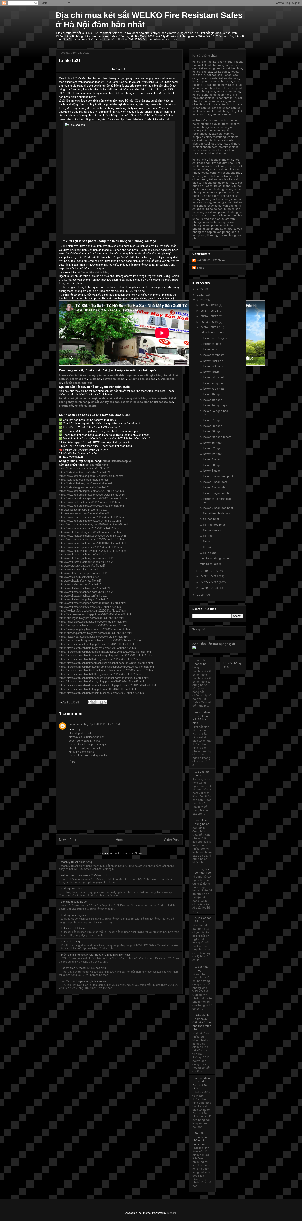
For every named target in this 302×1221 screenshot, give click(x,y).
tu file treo (206, 535)
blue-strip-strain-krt (80, 733)
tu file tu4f (206, 541)
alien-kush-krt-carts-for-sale (85, 748)
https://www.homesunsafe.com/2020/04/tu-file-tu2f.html (91, 517)
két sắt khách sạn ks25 (78, 382)
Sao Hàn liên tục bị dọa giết (213, 644)
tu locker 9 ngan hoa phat (216, 507)
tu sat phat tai (224, 97)
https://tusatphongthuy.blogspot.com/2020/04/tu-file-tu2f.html (95, 629)
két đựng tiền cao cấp (141, 378)
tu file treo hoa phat (212, 524)
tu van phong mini (214, 225)
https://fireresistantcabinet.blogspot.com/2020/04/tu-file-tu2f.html (97, 689)
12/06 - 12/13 (210, 305)
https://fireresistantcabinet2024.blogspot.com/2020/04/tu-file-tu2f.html (100, 659)
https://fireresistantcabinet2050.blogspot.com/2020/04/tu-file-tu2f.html (100, 674)
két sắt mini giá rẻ (70, 398)
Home (120, 840)
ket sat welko (219, 176)
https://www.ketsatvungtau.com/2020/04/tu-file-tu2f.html (92, 491)
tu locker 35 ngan (211, 442)
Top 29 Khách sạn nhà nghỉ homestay (83, 981)
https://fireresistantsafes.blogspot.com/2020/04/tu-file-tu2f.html (96, 644)
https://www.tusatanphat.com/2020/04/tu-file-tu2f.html (90, 547)
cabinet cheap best (204, 146)
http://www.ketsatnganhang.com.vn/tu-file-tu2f (86, 558)
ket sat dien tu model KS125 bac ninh (83, 967)
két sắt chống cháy (204, 55)
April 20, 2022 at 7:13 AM (105, 724)
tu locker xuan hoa (212, 388)
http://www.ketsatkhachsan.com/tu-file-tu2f (84, 588)
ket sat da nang (229, 78)
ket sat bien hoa (231, 68)
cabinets (217, 133)
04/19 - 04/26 (210, 570)
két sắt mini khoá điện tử (137, 402)
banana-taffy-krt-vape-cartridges (88, 744)
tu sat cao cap (213, 74)
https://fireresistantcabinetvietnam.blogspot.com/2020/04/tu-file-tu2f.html (102, 692)
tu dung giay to (211, 123)
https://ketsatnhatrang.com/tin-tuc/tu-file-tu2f (85, 483)
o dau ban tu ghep (212, 332)
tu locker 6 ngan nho (213, 487)
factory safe (200, 130)
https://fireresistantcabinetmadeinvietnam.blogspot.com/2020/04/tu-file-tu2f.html (106, 666)
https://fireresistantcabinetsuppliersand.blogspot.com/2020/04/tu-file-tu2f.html (105, 651)
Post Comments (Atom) (127, 853)
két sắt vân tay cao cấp (105, 402)
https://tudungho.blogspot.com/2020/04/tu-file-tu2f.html (91, 618)
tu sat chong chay (215, 84)
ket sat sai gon (219, 169)
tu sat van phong (226, 205)
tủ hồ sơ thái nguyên (88, 375)
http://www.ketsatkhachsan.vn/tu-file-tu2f (83, 595)
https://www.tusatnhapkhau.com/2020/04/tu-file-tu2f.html (92, 543)
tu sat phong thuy (203, 91)
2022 (200, 289)
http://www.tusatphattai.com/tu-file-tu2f (82, 565)
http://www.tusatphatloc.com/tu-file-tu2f (82, 569)
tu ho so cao (232, 208)
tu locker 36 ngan (211, 431)
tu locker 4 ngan (210, 459)
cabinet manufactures (206, 140)
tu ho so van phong (214, 192)
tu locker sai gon (210, 343)
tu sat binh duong (213, 222)
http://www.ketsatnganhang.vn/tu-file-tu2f (83, 554)
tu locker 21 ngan (211, 420)
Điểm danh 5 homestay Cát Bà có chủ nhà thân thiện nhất (95, 954)
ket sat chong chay (224, 111)
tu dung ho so (223, 189)
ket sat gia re (200, 176)
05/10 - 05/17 (210, 316)
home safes (66, 375)
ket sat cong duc (221, 166)
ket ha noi (227, 195)
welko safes (221, 71)
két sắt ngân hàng (96, 464)
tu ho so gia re (226, 127)
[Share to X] (97, 702)
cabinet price (212, 143)
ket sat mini (199, 159)
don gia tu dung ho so (74, 901)
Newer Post (67, 840)
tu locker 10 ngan (211, 399)
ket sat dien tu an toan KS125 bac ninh (84, 875)
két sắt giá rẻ (78, 378)
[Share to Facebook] (101, 702)
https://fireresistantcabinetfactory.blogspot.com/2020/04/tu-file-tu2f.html (101, 681)
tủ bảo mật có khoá (95, 398)
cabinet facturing (215, 137)
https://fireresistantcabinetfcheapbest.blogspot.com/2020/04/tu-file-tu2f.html (104, 677)
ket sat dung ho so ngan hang (211, 94)
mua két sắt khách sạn (117, 375)
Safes (200, 267)
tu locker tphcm (210, 371)
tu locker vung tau (211, 383)
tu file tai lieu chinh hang (215, 513)
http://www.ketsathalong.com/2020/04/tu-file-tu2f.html (90, 532)
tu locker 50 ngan (211, 465)
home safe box (219, 120)
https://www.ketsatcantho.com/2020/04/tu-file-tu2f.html (91, 505)
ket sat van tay (222, 114)
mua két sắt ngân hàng (147, 375)
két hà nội (95, 378)
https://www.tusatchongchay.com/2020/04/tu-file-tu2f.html (93, 535)
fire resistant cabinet (205, 150)
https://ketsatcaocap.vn (117, 460)
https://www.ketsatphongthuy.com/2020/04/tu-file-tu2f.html (93, 524)
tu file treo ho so (210, 530)
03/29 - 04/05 (210, 587)
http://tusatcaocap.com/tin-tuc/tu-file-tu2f (83, 509)
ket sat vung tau (209, 68)
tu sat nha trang (70, 941)
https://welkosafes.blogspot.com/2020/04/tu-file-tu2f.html (93, 610)
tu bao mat (225, 81)
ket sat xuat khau (223, 162)
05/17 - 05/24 (210, 310)
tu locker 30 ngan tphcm (215, 436)
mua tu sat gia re (211, 563)
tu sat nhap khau (211, 88)
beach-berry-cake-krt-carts (84, 740)
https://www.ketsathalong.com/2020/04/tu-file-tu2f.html (91, 476)
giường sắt (66, 405)
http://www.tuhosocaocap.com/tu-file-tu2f (83, 573)
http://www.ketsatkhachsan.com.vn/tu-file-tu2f (86, 591)
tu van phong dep (224, 232)
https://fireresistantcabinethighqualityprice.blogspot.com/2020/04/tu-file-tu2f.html (106, 670)
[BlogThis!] (93, 702)
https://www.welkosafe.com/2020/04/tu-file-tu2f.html (89, 502)
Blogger (171, 1212)
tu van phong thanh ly (216, 233)
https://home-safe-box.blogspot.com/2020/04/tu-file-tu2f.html (95, 614)
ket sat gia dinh (222, 202)
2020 (200, 300)
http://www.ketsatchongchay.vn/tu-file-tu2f (84, 599)
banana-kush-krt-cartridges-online (88, 755)
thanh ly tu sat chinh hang (76, 862)
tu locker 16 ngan (211, 394)
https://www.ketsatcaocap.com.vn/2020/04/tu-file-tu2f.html (93, 498)
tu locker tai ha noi (212, 377)
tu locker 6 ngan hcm (213, 481)
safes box (225, 104)
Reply (72, 761)
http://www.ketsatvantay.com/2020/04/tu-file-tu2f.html (90, 606)
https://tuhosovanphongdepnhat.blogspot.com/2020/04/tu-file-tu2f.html (100, 640)
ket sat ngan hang (228, 91)
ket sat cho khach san (221, 107)
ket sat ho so (213, 185)
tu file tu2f (206, 547)
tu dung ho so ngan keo (75, 915)
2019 (200, 594)
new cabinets (231, 143)
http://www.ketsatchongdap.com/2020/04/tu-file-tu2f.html (92, 603)
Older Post (171, 840)
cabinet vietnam (215, 153)
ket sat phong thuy (204, 81)
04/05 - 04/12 (210, 582)
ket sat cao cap (202, 71)
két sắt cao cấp (163, 402)
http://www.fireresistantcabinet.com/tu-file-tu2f (86, 561)
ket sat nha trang (213, 65)
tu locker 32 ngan (211, 448)
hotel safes (210, 104)
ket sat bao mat (231, 172)
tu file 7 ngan (208, 552)
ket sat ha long (222, 61)
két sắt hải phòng (86, 405)
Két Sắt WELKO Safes (211, 260)
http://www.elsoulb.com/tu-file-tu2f (79, 576)
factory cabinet (228, 146)
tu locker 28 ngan (211, 425)
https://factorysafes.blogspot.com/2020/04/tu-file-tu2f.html (93, 636)
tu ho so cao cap (215, 101)
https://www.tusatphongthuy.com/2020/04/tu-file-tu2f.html (93, 550)
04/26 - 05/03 (210, 327)
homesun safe (208, 78)
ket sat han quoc (214, 182)
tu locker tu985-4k (211, 360)
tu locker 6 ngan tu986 (214, 493)
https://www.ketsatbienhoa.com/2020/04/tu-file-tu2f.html (92, 494)
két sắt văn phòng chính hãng (128, 398)
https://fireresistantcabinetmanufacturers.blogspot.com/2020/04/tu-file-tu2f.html (106, 662)
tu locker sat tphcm (212, 354)
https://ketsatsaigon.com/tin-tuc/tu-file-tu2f (84, 487)
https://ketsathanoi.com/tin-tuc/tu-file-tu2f (83, 479)
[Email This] (90, 702)
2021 (200, 294)
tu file (229, 182)
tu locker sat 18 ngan (73, 928)
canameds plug (78, 724)
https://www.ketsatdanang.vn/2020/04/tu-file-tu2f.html (90, 520)
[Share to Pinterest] (105, 702)
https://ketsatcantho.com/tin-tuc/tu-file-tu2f (84, 472)
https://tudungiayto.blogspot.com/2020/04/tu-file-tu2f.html (93, 621)
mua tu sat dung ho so (214, 558)
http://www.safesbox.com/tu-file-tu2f (80, 584)
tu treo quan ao (210, 218)
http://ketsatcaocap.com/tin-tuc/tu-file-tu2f (84, 513)
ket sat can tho (202, 61)
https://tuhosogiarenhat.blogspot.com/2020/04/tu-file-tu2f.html (95, 633)
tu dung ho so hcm (72, 888)
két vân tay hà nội (114, 378)
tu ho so (197, 212)
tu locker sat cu (209, 349)
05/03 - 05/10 (210, 322)
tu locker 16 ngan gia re (215, 405)
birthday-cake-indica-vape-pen (86, 736)
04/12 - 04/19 (210, 576)
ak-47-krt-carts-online (81, 751)
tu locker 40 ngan (211, 453)
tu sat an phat (233, 88)
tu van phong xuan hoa (217, 228)
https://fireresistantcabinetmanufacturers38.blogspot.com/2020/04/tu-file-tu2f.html (107, 685)
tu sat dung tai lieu (214, 215)
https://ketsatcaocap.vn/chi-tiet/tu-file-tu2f (84, 468)
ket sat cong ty (210, 172)
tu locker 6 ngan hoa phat (216, 476)
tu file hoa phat (209, 518)
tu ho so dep (217, 130)
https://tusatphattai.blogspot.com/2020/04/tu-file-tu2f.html (93, 625)
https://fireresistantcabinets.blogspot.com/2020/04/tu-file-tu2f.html (98, 648)
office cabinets (158, 398)
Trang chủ (199, 629)
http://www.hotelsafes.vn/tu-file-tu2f (80, 580)
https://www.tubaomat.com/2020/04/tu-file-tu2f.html (89, 528)
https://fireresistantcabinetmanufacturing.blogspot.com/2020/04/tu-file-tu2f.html (106, 655)
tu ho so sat (204, 189)
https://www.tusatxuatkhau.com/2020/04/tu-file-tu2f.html (92, 539)
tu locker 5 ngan (210, 470)
